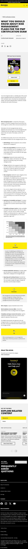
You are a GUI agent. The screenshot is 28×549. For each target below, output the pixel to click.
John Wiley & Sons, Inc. (16, 540)
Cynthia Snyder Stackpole (7, 38)
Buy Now (13, 81)
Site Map (2, 494)
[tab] (13, 418)
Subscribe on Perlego (14, 84)
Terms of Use (4, 528)
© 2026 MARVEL (4, 547)
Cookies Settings (4, 534)
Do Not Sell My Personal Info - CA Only (9, 538)
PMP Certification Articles (9, 17)
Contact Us (3, 488)
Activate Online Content (5, 491)
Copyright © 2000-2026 (5, 540)
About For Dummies (5, 484)
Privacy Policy (3, 531)
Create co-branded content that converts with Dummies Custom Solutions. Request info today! (14, 1)
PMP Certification (5, 354)
